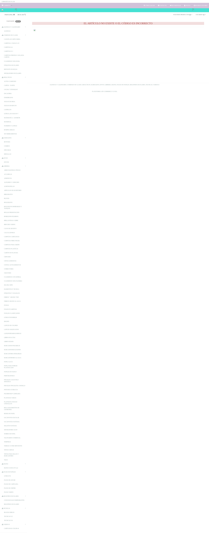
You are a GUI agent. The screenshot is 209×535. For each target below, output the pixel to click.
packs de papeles (9, 472)
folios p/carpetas (10, 309)
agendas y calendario (11, 27)
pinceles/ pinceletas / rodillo (14, 385)
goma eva (7, 476)
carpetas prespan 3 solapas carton (14, 56)
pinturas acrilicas (11, 389)
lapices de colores (11, 325)
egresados (7, 138)
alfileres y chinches (11, 182)
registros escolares (11, 496)
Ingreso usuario (201, 5)
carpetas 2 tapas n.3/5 (11, 43)
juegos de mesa (9, 101)
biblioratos (8, 194)
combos (7, 146)
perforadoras (9, 376)
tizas (6, 460)
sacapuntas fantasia (11, 422)
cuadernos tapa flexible (13, 281)
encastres (8, 93)
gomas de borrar (10, 317)
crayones (7, 273)
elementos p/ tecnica (11, 289)
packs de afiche (9, 480)
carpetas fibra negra (12, 240)
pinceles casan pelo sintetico (11, 380)
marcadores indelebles (12, 353)
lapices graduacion (11, 329)
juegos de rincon (10, 105)
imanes (6, 321)
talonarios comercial (12, 438)
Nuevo (187, 5)
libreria (6, 166)
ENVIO (102, 85)
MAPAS (114, 85)
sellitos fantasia (10, 426)
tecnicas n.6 (8, 520)
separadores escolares (12, 73)
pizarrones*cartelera (12, 393)
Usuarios (199, 14)
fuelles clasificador (12, 313)
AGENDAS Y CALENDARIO (58, 85)
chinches (7, 257)
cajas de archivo (10, 228)
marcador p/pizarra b (12, 345)
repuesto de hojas (10, 69)
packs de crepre (10, 488)
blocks (6, 198)
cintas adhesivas (10, 261)
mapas (5, 464)
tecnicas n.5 (8, 516)
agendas (7, 31)
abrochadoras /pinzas (12, 170)
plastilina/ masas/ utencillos (10, 402)
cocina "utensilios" (11, 89)
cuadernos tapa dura (12, 61)
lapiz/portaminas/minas (12, 333)
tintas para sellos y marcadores (11, 455)
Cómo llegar (150, 5)
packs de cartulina (11, 484)
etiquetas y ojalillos (12, 293)
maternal (7, 122)
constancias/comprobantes (14, 500)
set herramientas (10, 134)
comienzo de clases (10, 35)
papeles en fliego (10, 372)
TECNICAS (149, 85)
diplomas (7, 150)
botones (7, 142)
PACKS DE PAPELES (123, 85)
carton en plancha (11, 253)
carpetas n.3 (8, 51)
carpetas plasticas (11, 249)
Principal (9, 15)
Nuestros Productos (181, 14)
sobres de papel (9, 434)
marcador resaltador (12, 349)
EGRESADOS (95, 85)
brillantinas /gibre (11, 220)
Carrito (7, 5)
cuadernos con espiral (12, 277)
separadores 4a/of (10, 430)
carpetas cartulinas (11, 236)
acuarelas (8, 174)
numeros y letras (10, 126)
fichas (6, 305)
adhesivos (8, 178)
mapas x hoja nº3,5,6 (11, 468)
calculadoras (9, 232)
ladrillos (7, 109)
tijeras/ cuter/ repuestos (13, 446)
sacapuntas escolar (11, 417)
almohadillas (9, 186)
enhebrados (8, 97)
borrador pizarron (11, 216)
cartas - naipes (9, 85)
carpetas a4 (8, 47)
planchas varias (10, 398)
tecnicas (6, 508)
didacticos (7, 77)
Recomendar (176, 5)
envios (6, 162)
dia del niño (8, 285)
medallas (7, 154)
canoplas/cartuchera (12, 39)
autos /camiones (10, 81)
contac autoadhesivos (12, 265)
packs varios (8, 492)
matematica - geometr (12, 118)
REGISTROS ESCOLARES (137, 85)
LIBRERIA (108, 85)
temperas (7, 442)
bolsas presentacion (11, 212)
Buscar (21, 15)
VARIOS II (156, 85)
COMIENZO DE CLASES (74, 85)
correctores (8, 269)
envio (5, 158)
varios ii (6, 524)
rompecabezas (9, 130)
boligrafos (8, 202)
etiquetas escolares (11, 65)
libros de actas (9, 337)
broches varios (9, 224)
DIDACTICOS (86, 85)
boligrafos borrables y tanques (13, 207)
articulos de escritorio (12, 190)
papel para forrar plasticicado (10, 366)
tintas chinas (9, 450)
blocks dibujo (9, 512)
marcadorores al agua (12, 358)
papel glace (8, 362)
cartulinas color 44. (11, 528)
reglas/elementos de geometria (11, 408)
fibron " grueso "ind (11, 297)
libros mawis (8, 341)
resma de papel (9, 413)
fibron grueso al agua (12, 301)
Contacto (163, 5)
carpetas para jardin (11, 244)
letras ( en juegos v (11, 113)
